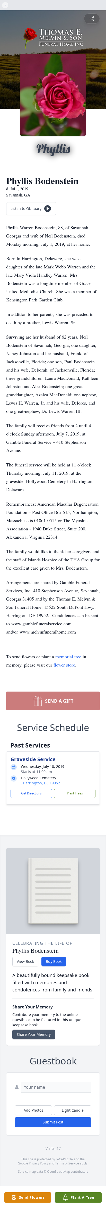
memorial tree (68, 656)
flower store (64, 665)
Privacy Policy (38, 1163)
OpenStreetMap (58, 1171)
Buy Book (53, 961)
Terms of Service (67, 1163)
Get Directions (31, 793)
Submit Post (53, 1122)
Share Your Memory (34, 1034)
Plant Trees (75, 793)
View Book (25, 961)
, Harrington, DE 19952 (40, 783)
